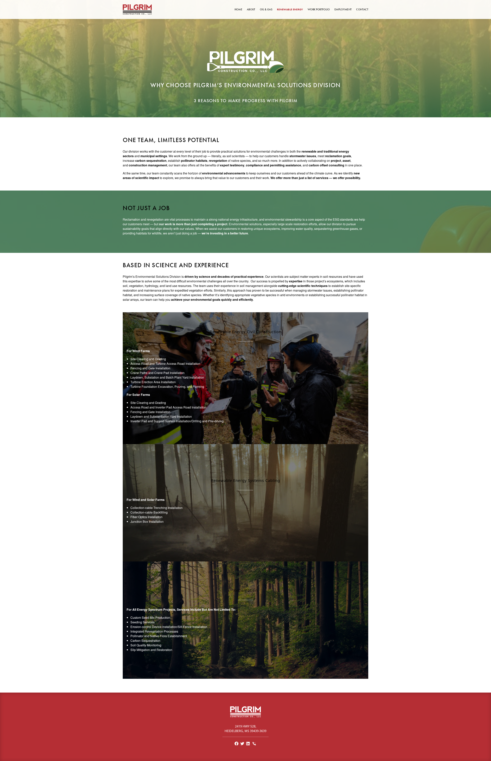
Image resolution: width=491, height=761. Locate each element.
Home (238, 9)
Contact (362, 9)
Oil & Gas (266, 9)
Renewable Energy (290, 9)
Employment (343, 9)
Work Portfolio (319, 9)
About (251, 9)
